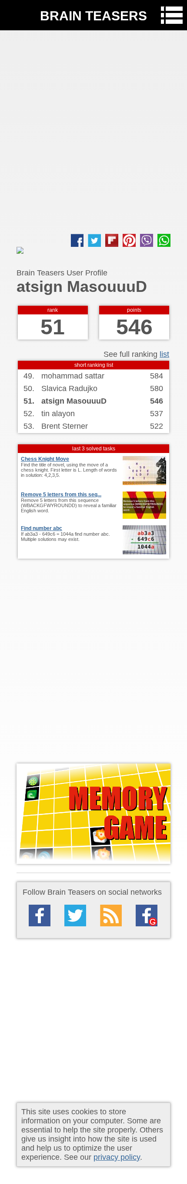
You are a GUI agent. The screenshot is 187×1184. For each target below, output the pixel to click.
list (164, 354)
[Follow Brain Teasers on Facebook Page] (40, 915)
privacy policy (117, 1157)
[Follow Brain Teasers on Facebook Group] (147, 915)
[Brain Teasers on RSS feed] (111, 915)
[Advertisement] (93, 132)
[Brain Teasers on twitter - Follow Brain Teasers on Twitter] (75, 915)
